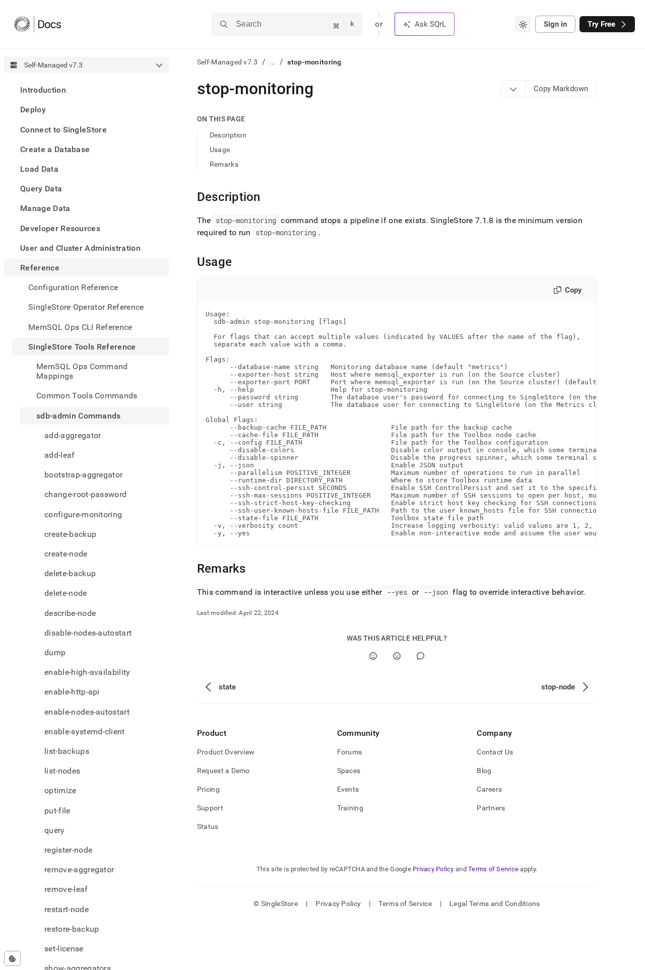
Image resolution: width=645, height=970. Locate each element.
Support (210, 808)
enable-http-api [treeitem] (72, 692)
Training (350, 808)
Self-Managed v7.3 (227, 62)
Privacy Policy (433, 869)
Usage (220, 150)
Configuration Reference (73, 287)
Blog (484, 771)
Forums (349, 752)
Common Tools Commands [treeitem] (87, 395)
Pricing (208, 789)
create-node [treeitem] (66, 554)
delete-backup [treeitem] (70, 573)
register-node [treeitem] (68, 850)
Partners (491, 808)
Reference (39, 267)
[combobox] (523, 24)
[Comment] (420, 656)
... (273, 62)
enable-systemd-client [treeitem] (84, 731)
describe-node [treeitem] (70, 612)
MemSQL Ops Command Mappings (82, 371)
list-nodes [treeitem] (62, 771)
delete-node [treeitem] (65, 593)
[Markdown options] (513, 89)
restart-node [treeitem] (66, 909)
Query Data (41, 188)
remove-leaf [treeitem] (66, 889)
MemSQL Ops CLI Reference (80, 326)
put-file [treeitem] (57, 810)
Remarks (224, 164)
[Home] (37, 24)
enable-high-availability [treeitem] (87, 672)
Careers (489, 789)
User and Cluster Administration (80, 248)
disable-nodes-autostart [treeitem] (88, 633)
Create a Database (55, 149)
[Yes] (373, 656)
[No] (397, 656)
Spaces (349, 771)
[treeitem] (86, 90)
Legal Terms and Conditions (494, 903)
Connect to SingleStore (63, 129)
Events (348, 789)
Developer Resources (60, 228)
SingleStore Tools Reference (82, 347)
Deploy (33, 109)
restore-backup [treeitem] (71, 929)
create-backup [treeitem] (70, 534)
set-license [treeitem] (64, 948)
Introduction (43, 90)
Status (208, 826)
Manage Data (45, 208)
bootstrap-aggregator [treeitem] (83, 474)
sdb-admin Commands (78, 415)
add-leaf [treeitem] (59, 455)
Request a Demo (223, 771)
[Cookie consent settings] (12, 958)
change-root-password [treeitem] (85, 494)
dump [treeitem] (55, 652)
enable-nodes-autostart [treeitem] (87, 712)
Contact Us (495, 752)
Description (228, 135)
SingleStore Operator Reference (86, 307)
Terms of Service (493, 869)
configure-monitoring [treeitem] (83, 514)
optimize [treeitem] (60, 790)
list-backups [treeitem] (66, 751)
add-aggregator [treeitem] (72, 435)
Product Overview (225, 752)
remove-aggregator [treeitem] (79, 869)
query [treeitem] (54, 830)
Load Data (39, 169)
